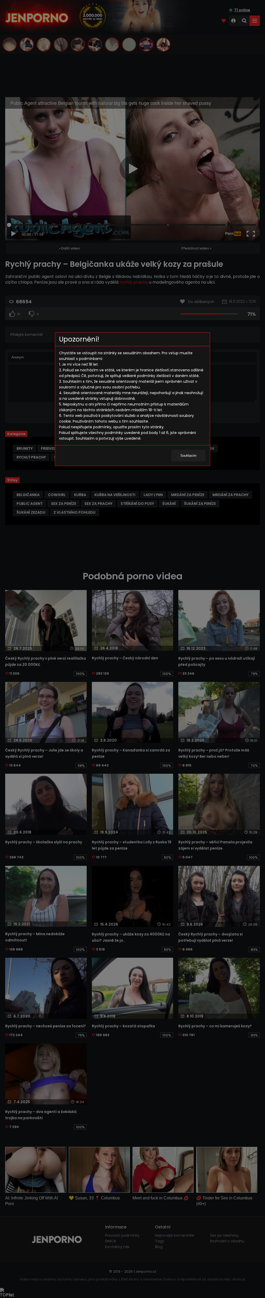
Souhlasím (188, 456)
